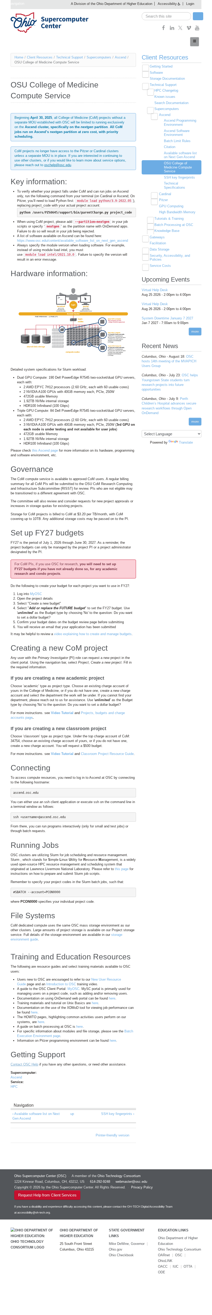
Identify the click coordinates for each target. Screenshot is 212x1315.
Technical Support (69, 57)
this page (121, 869)
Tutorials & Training (169, 219)
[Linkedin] (172, 29)
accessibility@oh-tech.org (33, 1212)
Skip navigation (12, 3)
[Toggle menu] (194, 41)
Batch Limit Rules (177, 141)
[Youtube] (197, 29)
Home (18, 57)
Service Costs (160, 266)
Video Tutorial (62, 713)
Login (190, 4)
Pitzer (163, 200)
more (195, 331)
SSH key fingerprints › (117, 1114)
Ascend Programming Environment (180, 123)
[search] (166, 16)
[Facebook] (163, 29)
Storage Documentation (167, 78)
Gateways (157, 237)
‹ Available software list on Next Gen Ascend (36, 1116)
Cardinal (165, 194)
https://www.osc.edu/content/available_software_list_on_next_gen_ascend (72, 241)
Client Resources (39, 57)
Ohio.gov (115, 1249)
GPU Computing (171, 206)
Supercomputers (99, 57)
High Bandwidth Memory (177, 212)
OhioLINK (165, 1261)
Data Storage (159, 249)
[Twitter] (180, 29)
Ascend (120, 57)
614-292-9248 (100, 1182)
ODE (161, 1272)
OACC (163, 1266)
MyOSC (36, 594)
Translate (186, 442)
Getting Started (161, 66)
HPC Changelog (166, 90)
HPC (14, 1087)
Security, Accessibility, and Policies (170, 258)
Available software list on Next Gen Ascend (180, 155)
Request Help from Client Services (47, 1195)
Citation (169, 147)
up (72, 1114)
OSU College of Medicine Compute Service (178, 167)
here (112, 998)
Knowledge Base (166, 231)
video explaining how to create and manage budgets (93, 634)
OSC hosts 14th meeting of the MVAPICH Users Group (169, 361)
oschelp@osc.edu (57, 165)
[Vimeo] (189, 29)
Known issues (164, 97)
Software (156, 73)
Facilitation (158, 243)
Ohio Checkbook (121, 1255)
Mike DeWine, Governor (127, 1244)
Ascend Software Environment (177, 133)
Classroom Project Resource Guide (107, 754)
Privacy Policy (142, 1187)
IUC (175, 1266)
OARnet (164, 1255)
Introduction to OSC (61, 984)
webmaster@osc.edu (131, 1182)
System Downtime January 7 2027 (167, 318)
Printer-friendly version (112, 1135)
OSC (178, 1255)
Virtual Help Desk (155, 290)
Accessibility (167, 4)
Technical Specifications (174, 185)
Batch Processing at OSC (173, 225)
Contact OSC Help (24, 1064)
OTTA (188, 1266)
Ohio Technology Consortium (179, 1249)
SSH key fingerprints (179, 177)
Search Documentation (171, 103)
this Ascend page (45, 450)
